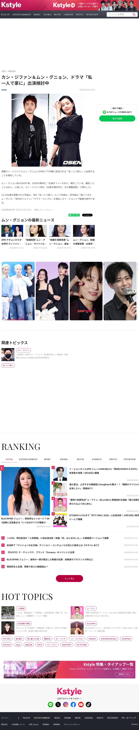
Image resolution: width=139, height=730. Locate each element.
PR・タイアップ (129, 717)
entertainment (22, 14)
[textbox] (122, 14)
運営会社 (4, 724)
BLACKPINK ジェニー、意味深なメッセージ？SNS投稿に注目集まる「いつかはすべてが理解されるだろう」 (25, 520)
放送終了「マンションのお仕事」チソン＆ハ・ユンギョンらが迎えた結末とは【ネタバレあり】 (53, 545)
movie (57, 14)
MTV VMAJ (7, 638)
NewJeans (7, 644)
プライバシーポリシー (72, 724)
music (37, 14)
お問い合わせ (34, 724)
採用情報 (56, 724)
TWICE (39, 644)
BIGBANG (92, 638)
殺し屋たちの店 (33, 638)
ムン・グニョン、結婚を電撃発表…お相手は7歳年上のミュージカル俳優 (84, 242)
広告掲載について (18, 724)
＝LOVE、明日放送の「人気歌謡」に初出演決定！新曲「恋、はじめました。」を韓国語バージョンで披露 (58, 538)
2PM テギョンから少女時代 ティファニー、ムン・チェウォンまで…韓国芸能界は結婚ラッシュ (12, 242)
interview (92, 14)
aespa (18, 644)
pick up (26, 717)
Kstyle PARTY (67, 644)
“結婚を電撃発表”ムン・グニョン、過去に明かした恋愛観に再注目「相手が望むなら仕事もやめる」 (60, 242)
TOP (3, 71)
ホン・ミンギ (60, 638)
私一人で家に (8, 365)
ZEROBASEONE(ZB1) (109, 638)
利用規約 (46, 724)
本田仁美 (28, 644)
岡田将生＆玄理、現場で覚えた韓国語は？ (27, 566)
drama (47, 14)
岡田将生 (47, 638)
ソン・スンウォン (77, 638)
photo (79, 14)
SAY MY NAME (82, 644)
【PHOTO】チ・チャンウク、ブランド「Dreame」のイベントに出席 (40, 552)
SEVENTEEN (126, 638)
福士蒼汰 (19, 638)
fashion (68, 14)
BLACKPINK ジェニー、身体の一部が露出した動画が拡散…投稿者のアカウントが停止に (50, 559)
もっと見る (69, 578)
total (9, 459)
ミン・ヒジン (52, 644)
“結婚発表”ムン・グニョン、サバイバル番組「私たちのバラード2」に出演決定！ (36, 242)
